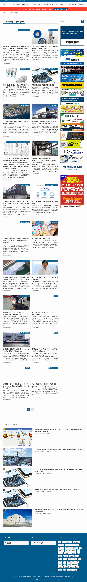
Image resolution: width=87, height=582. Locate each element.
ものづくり (69, 542)
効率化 (77, 556)
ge (59, 542)
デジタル (68, 550)
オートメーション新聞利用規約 (23, 577)
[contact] (81, 1)
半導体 (65, 559)
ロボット (66, 553)
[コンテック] (72, 122)
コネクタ (68, 545)
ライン (60, 553)
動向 (60, 559)
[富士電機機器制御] (72, 65)
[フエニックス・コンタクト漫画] (72, 96)
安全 (70, 559)
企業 (60, 556)
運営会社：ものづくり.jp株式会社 (41, 577)
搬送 (64, 562)
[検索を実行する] (82, 21)
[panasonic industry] (72, 45)
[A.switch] (72, 147)
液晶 (77, 562)
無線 (64, 564)
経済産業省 (74, 564)
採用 (79, 559)
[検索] (83, 1)
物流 (69, 564)
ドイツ (73, 550)
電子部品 (70, 570)
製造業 (66, 567)
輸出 (77, 567)
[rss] (79, 1)
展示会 (74, 559)
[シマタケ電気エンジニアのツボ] (72, 112)
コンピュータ (75, 545)
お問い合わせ (68, 577)
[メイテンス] (72, 139)
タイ (81, 548)
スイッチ (61, 548)
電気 (75, 570)
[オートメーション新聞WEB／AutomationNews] (4, 4)
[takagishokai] (72, 131)
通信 (60, 570)
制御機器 (65, 556)
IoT (63, 542)
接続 (60, 562)
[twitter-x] (76, 1)
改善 (69, 562)
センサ (75, 548)
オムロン (61, 545)
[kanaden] (72, 56)
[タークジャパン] (72, 87)
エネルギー (76, 542)
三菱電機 (73, 553)
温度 (60, 564)
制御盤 (71, 556)
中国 (78, 553)
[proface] (72, 81)
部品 (64, 570)
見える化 (72, 567)
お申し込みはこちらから (61, 9)
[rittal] (72, 73)
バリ (78, 550)
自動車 (60, 567)
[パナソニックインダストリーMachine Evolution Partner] (72, 104)
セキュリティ (69, 548)
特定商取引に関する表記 (57, 577)
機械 (73, 562)
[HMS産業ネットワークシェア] (72, 162)
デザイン (61, 550)
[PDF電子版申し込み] (72, 208)
